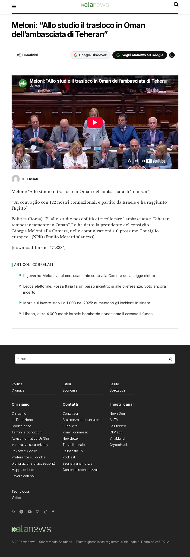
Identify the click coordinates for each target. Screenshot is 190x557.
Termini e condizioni (27, 432)
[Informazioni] (172, 55)
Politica (17, 384)
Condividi (30, 55)
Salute (114, 384)
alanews (32, 178)
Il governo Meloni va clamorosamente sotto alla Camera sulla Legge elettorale (92, 275)
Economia (70, 390)
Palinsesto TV (73, 451)
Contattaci (70, 413)
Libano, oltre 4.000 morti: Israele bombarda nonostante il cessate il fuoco (88, 313)
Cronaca (18, 390)
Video (16, 498)
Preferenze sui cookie (29, 457)
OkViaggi (116, 432)
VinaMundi (117, 438)
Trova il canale (74, 445)
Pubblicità (70, 426)
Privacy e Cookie (25, 451)
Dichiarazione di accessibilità (34, 463)
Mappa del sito (23, 470)
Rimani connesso (75, 432)
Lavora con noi (23, 476)
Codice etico (21, 426)
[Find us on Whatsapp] (13, 511)
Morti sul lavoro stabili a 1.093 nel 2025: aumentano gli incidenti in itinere (86, 303)
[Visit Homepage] (95, 7)
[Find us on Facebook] (53, 511)
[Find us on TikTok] (45, 511)
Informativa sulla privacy (30, 445)
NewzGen (117, 413)
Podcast (69, 457)
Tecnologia (20, 491)
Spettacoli (117, 390)
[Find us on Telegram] (21, 511)
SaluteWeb (118, 426)
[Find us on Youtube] (30, 511)
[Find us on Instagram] (37, 511)
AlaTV (114, 420)
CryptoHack (119, 445)
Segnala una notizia (77, 463)
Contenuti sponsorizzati (80, 470)
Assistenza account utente (83, 420)
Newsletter (71, 438)
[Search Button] (171, 359)
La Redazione (22, 420)
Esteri (67, 384)
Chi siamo (19, 413)
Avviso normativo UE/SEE (31, 438)
